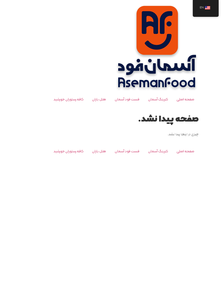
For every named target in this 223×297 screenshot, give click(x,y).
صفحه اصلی (185, 99)
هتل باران (99, 99)
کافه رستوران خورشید (68, 99)
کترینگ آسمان (158, 99)
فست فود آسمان (127, 99)
